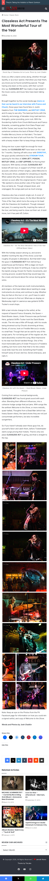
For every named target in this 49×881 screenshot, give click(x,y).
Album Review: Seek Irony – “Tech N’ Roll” (13, 831)
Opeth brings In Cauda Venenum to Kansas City (36, 823)
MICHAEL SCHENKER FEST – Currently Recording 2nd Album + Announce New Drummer (12, 795)
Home (5, 15)
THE (16, 110)
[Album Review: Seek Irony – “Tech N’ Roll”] (13, 817)
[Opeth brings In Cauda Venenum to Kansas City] (36, 813)
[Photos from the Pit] (15, 8)
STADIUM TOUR (36, 155)
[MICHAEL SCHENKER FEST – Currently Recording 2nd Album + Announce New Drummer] (13, 783)
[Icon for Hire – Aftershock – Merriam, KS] (36, 783)
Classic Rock (14, 15)
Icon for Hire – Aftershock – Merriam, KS (35, 794)
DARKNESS (22, 110)
